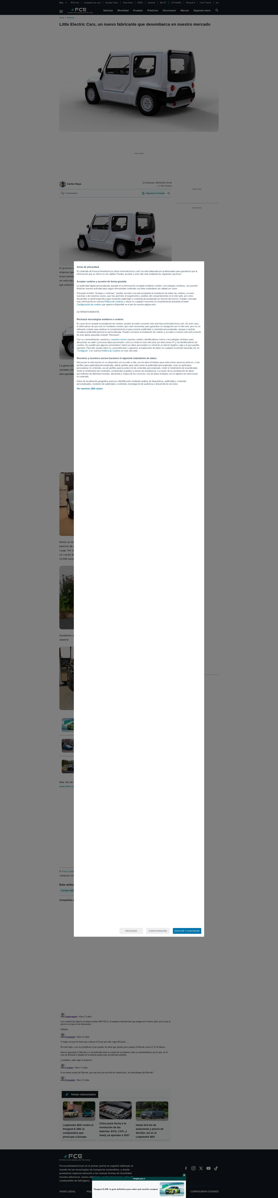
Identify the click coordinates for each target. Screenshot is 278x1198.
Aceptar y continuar (187, 931)
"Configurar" (82, 350)
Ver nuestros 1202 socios (90, 388)
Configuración (158, 931)
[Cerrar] (184, 1175)
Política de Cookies (113, 301)
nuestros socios (119, 339)
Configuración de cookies (89, 304)
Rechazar (131, 931)
